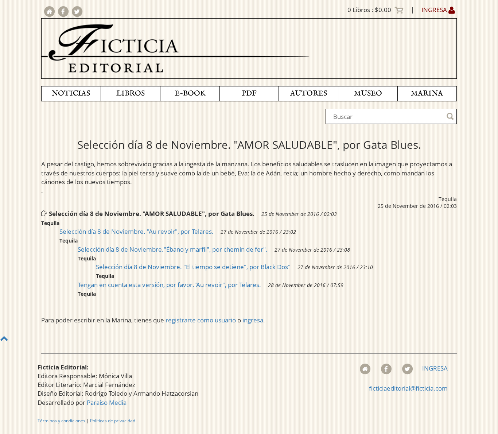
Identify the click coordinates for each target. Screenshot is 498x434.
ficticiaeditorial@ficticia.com (408, 388)
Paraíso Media (107, 402)
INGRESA (434, 9)
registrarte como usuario (201, 320)
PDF (249, 93)
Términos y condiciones (61, 421)
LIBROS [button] (130, 93)
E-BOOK (190, 93)
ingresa (252, 320)
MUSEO (368, 93)
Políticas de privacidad (112, 421)
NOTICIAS (71, 93)
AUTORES (308, 93)
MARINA (427, 93)
